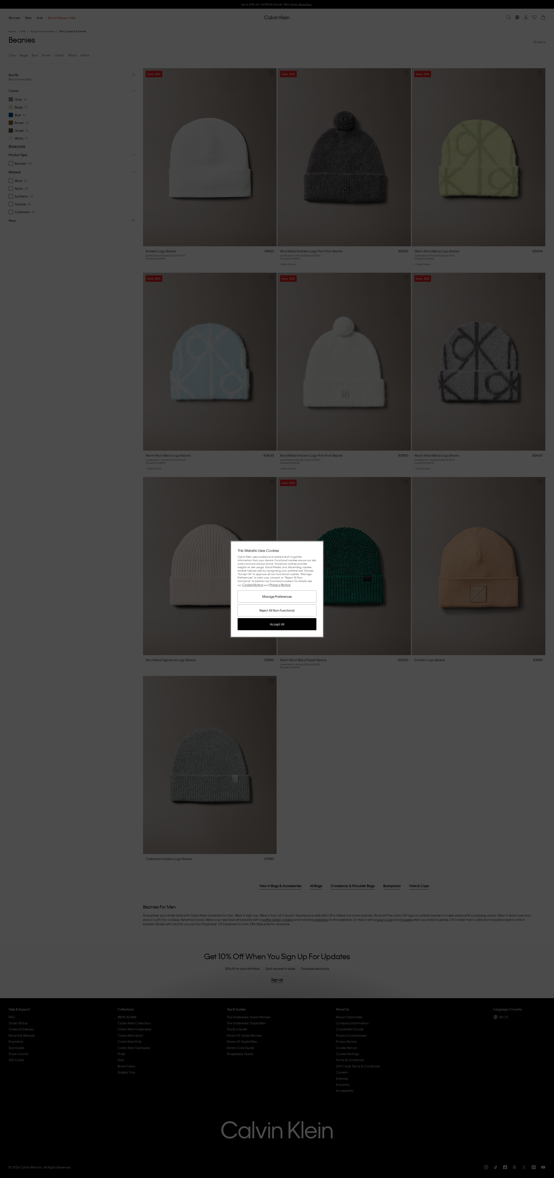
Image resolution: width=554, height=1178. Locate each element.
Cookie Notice (252, 585)
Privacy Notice (280, 585)
